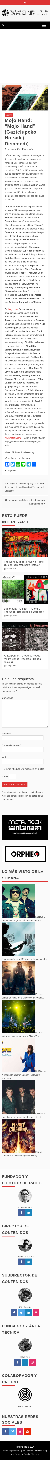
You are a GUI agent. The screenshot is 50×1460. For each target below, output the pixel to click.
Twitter (12, 1431)
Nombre (6, 734)
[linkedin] (28, 1212)
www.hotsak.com (13, 438)
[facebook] (21, 1212)
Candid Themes (31, 1454)
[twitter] (21, 1312)
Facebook (5, 1431)
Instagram (20, 1431)
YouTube (27, 1431)
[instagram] (36, 1312)
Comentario (8, 698)
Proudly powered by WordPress (18, 1450)
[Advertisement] (25, 56)
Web (4, 757)
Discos (9, 115)
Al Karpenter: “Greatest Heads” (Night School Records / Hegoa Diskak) (22, 658)
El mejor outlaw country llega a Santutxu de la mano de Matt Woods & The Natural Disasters (25, 487)
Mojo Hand (13, 309)
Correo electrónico (11, 745)
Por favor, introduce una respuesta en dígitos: (23, 769)
